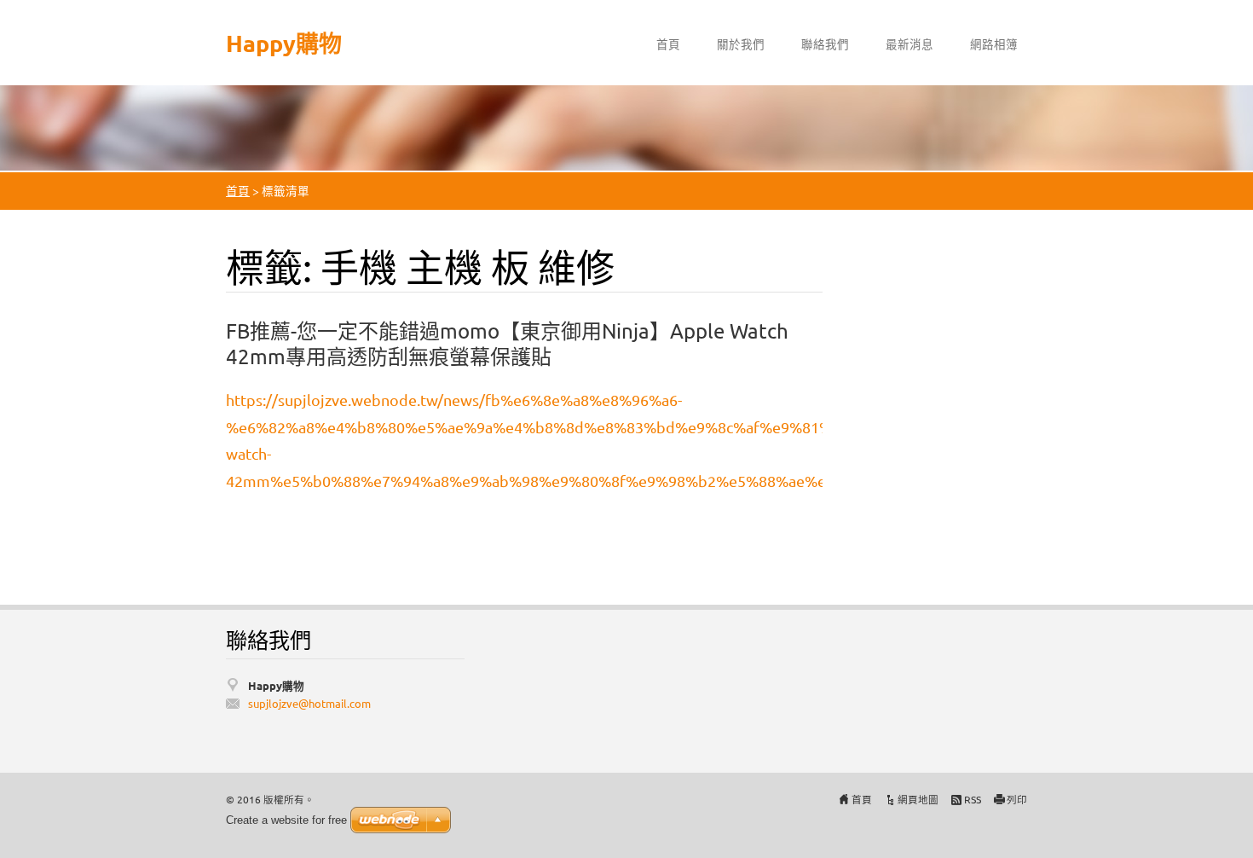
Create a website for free (286, 820)
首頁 (668, 43)
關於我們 (741, 43)
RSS (972, 799)
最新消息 (909, 43)
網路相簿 (994, 43)
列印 (1017, 799)
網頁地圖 (918, 799)
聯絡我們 (825, 43)
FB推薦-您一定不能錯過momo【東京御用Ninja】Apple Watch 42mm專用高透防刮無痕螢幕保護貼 (507, 343)
